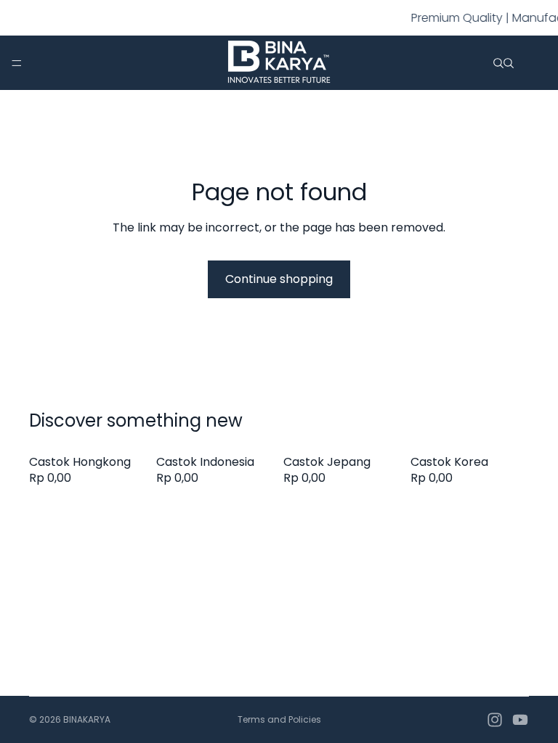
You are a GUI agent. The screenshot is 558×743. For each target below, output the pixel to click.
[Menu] (16, 63)
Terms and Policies (279, 719)
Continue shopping (279, 279)
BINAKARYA (86, 719)
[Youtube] (520, 719)
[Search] (498, 63)
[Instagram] (495, 719)
